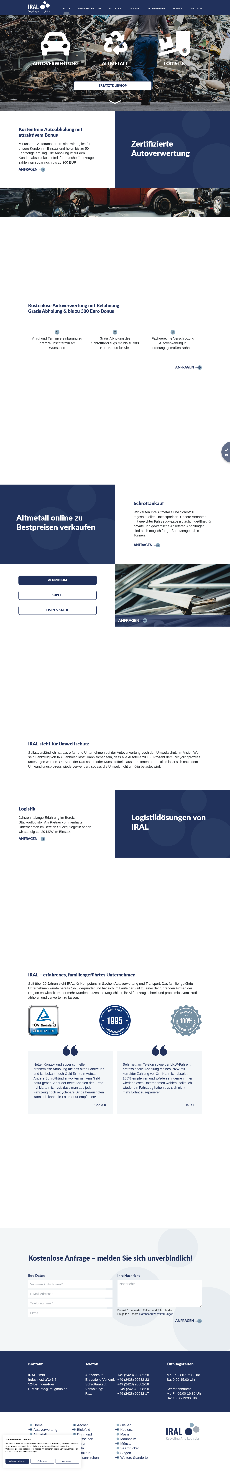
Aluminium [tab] (57, 580)
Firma (34, 1313)
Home (66, 8)
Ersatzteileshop (113, 85)
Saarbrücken (130, 1448)
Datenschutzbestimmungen (156, 1314)
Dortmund (84, 1434)
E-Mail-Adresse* (41, 1294)
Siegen (125, 1453)
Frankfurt (83, 1453)
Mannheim (128, 1439)
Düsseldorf (85, 1439)
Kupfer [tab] (57, 595)
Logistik (134, 8)
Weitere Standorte (134, 1458)
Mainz (124, 1434)
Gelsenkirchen (88, 1458)
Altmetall (114, 8)
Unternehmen (156, 8)
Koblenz (126, 1430)
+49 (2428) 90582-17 (133, 1393)
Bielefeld (83, 1430)
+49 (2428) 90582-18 (133, 1384)
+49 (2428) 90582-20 (133, 1375)
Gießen (125, 1425)
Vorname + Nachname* (46, 1284)
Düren (81, 1444)
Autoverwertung (89, 8)
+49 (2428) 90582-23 (133, 1380)
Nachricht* (127, 1284)
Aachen (83, 1425)
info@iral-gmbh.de (53, 1389)
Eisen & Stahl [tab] (57, 610)
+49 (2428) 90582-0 (134, 1389)
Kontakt (178, 8)
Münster (126, 1444)
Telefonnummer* (41, 1303)
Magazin (196, 8)
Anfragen (28, 169)
